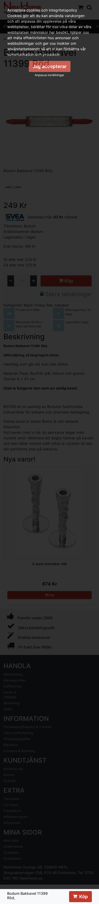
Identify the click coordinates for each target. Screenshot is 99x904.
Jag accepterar (50, 66)
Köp (83, 896)
